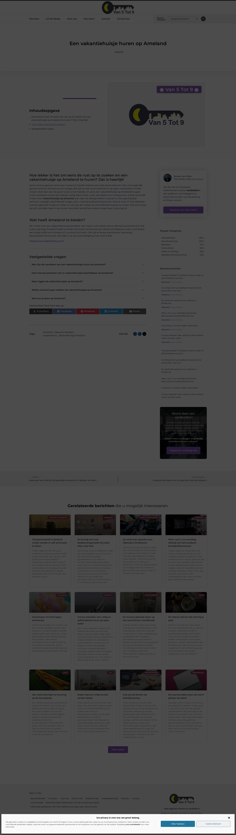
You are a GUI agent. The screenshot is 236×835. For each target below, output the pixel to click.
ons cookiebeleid (133, 824)
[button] (229, 817)
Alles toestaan (178, 824)
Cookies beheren (213, 824)
